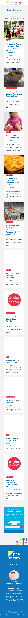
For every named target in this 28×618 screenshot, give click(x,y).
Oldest (12, 18)
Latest (6, 18)
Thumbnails (17, 12)
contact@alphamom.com (14, 561)
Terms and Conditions (23, 614)
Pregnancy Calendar (14, 583)
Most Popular (19, 18)
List (8, 12)
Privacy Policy (9, 616)
